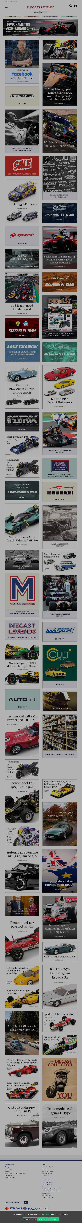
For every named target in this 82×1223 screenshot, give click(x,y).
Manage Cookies (30, 1219)
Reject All (43, 1219)
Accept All (54, 1219)
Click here (48, 1214)
